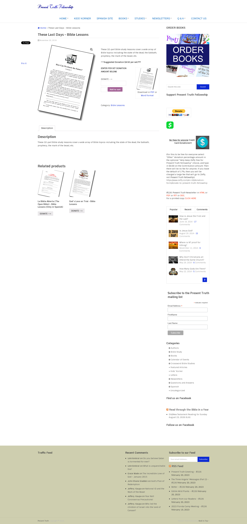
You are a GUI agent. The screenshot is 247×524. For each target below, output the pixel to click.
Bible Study (176, 352)
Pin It (23, 63)
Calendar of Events (180, 359)
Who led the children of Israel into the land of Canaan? (144, 507)
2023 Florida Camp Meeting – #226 (189, 506)
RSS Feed (177, 466)
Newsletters (161, 18)
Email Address (175, 305)
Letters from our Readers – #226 (187, 499)
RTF (175, 195)
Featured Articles (179, 367)
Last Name (173, 323)
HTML (202, 192)
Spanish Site (105, 18)
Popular (174, 209)
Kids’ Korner (82, 18)
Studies (140, 18)
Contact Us (198, 18)
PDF (152, 92)
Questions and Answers (182, 382)
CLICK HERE (190, 198)
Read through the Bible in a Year (189, 409)
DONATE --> (106, 79)
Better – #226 (178, 487)
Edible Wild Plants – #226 (184, 491)
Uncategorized (178, 390)
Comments (202, 209)
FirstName (172, 315)
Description (47, 128)
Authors (175, 348)
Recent (188, 209)
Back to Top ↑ (204, 521)
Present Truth (43, 521)
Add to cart (115, 89)
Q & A (180, 18)
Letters (174, 375)
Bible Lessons (118, 105)
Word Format (147, 95)
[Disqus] (98, 259)
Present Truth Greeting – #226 (186, 471)
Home (63, 18)
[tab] (47, 128)
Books (123, 18)
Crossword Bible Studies (183, 363)
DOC (182, 195)
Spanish (175, 386)
